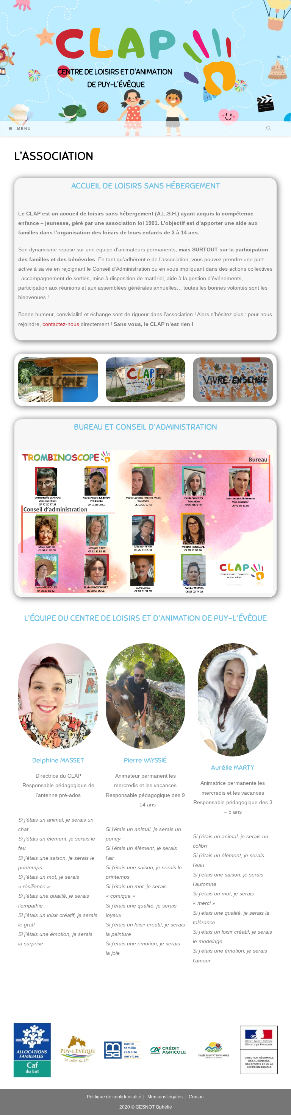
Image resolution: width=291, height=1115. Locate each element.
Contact (197, 1096)
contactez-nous (60, 324)
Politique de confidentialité (114, 1096)
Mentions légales (165, 1096)
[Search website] (268, 129)
